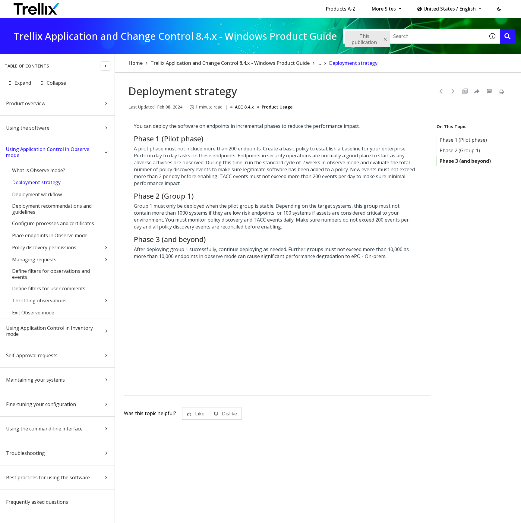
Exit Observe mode (33, 312)
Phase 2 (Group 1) (460, 150)
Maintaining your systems (35, 379)
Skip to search (146, 7)
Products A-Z (340, 8)
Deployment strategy (36, 182)
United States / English (450, 8)
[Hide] (105, 66)
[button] (499, 9)
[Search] (507, 36)
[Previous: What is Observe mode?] (441, 91)
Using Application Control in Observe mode (47, 152)
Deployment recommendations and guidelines (52, 209)
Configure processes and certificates (53, 223)
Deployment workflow (37, 194)
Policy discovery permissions (44, 247)
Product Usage (277, 107)
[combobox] (414, 36)
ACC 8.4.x (244, 107)
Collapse (56, 83)
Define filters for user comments (48, 288)
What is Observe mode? (38, 170)
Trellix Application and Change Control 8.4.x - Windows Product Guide (230, 63)
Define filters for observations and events (51, 274)
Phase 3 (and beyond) (465, 161)
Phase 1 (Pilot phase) (463, 140)
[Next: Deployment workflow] (453, 91)
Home (135, 63)
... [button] (319, 63)
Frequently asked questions (37, 502)
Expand (22, 83)
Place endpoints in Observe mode (49, 235)
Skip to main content (99, 7)
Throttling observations (39, 300)
